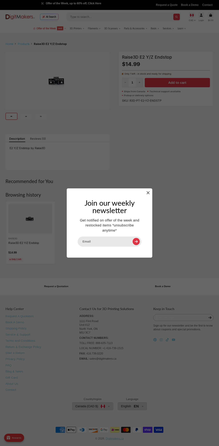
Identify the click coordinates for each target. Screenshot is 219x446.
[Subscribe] (136, 241)
